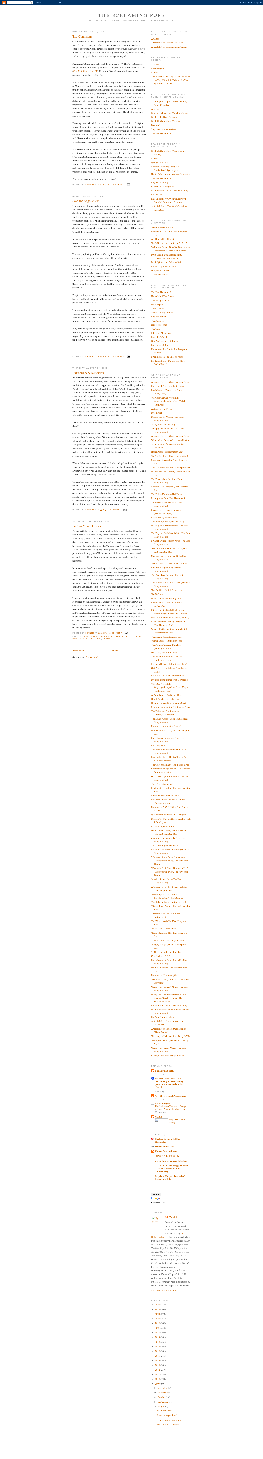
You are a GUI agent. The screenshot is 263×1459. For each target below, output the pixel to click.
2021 (157, 1327)
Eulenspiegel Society (121, 636)
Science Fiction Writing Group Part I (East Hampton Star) (168, 623)
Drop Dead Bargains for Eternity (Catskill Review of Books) (166, 256)
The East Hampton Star (162, 133)
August (161, 1406)
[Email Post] (128, 184)
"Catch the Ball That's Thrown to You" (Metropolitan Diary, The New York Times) (169, 871)
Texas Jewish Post (159, 274)
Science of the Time (164, 1146)
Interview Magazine (161, 332)
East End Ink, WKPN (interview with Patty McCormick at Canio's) (168, 200)
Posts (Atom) (92, 657)
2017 (157, 1346)
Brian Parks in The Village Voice (167, 356)
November (163, 1392)
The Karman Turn (164, 1070)
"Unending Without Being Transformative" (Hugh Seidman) (168, 896)
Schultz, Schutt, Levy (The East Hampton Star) (166, 881)
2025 (157, 1309)
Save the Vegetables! (85, 201)
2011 (157, 1374)
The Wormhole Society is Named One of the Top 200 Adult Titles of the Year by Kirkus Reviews (170, 80)
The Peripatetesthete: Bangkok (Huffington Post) (166, 646)
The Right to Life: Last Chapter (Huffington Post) (166, 658)
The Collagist (157, 308)
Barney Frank (90, 636)
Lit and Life (157, 194)
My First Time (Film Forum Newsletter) (170, 679)
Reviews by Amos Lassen (163, 266)
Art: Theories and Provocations (170, 1095)
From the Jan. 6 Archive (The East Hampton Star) (167, 739)
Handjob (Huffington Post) (164, 652)
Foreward (155, 125)
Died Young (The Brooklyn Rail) (167, 598)
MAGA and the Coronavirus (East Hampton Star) (167, 418)
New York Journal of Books (164, 341)
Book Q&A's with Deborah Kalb (166, 262)
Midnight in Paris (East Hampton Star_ (170, 498)
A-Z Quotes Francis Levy (163, 424)
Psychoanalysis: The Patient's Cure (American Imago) (168, 801)
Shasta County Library (162, 312)
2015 (157, 1355)
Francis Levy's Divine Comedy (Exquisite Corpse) (166, 511)
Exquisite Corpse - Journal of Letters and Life (169, 1177)
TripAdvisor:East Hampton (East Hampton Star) (166, 504)
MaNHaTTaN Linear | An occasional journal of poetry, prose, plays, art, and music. (169, 1081)
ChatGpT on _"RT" (160, 956)
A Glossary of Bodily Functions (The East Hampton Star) (169, 888)
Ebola (103, 636)
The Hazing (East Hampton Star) (166, 636)
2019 (157, 1337)
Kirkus (154, 72)
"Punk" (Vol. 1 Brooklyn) (163, 928)
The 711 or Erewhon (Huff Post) (166, 494)
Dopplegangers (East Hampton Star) (168, 703)
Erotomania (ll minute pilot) (164, 975)
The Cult (155, 328)
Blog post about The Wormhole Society (170, 113)
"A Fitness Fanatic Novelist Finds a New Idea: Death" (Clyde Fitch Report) (170, 249)
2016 (157, 1351)
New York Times (159, 324)
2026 (157, 1304)
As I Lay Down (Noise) (162, 408)
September (163, 1401)
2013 (157, 1365)
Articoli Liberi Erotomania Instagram (169, 46)
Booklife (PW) (158, 68)
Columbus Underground (163, 186)
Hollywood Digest (160, 270)
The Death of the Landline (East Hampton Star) (166, 480)
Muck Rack (156, 412)
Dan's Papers (157, 304)
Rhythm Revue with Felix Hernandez (167, 1140)
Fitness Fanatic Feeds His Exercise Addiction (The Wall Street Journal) (169, 611)
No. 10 (159, 1087)
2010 (157, 1379)
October (162, 1397)
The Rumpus (157, 320)
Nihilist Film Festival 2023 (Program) (169, 814)
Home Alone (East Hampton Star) (167, 451)
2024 (157, 1313)
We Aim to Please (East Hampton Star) (169, 455)
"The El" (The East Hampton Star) (167, 940)
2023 (157, 1318)
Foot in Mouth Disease (87, 526)
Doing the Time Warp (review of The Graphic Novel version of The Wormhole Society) (168, 998)
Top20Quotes (157, 594)
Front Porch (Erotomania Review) (167, 386)
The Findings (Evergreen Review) (167, 521)
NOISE (158, 1116)
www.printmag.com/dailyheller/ (171, 1160)
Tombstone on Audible (162, 227)
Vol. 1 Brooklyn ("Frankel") (164, 845)
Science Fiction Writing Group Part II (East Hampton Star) (169, 630)
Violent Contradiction (166, 1151)
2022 (157, 1323)
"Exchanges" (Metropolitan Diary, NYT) (170, 1036)
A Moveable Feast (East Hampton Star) (170, 381)
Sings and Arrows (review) (163, 129)
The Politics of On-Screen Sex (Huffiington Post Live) (165, 713)
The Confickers (82, 36)
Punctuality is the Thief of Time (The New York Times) (169, 758)
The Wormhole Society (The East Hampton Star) (167, 576)
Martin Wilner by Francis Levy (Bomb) (170, 617)
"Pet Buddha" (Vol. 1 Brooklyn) (166, 590)
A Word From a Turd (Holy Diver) (167, 694)
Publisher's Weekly (160, 337)
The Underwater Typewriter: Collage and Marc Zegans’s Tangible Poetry (170, 1107)
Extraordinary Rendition (88, 373)
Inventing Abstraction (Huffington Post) (170, 707)
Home (115, 650)
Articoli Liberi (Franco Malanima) (167, 42)
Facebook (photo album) (163, 826)
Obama (106, 639)
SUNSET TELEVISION (167, 1156)
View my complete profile (166, 1290)
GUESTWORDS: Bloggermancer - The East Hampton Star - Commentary (171, 1168)
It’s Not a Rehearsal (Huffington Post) (169, 664)
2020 (157, 1332)
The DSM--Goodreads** (163, 783)
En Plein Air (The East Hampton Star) (169, 1005)
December (163, 1387)
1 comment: (115, 510)
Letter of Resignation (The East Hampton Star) (166, 569)
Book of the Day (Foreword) (164, 117)
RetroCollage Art (163, 1103)
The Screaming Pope (131, 15)
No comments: (116, 184)
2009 (157, 1383)
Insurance (95, 639)
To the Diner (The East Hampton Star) (169, 563)
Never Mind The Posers (162, 296)
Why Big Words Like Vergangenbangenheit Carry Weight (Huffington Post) (170, 687)
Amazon (155, 38)
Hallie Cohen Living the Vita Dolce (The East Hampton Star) (168, 832)
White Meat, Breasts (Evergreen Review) (170, 440)
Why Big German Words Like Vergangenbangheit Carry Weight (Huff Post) (168, 401)
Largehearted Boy (159, 182)
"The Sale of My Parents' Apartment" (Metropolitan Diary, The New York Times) (169, 860)
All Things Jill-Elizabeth (163, 239)
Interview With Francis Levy (165, 795)
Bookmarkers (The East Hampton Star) (169, 190)
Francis (173, 1217)
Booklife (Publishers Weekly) (165, 121)
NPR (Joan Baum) (159, 162)
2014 (157, 1360)
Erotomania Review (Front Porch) (167, 675)
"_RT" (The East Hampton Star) (166, 951)
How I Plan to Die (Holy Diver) (166, 698)
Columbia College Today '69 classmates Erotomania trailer (170, 770)
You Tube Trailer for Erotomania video (169, 902)
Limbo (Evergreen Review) (164, 517)
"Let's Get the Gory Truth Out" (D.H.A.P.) (170, 243)
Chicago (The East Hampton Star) (167, 1055)
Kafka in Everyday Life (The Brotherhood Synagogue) (165, 168)
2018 (157, 1341)
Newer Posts (78, 650)
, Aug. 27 (85, 71)
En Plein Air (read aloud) (163, 1017)
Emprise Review (159, 316)
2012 (157, 1369)
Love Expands (158, 745)
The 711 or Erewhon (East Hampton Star (170, 467)
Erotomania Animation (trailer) (166, 726)
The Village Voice (160, 300)
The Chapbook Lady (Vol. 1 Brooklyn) (170, 764)
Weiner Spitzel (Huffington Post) (166, 640)
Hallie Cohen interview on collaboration (170, 174)
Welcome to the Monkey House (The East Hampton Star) (169, 550)
